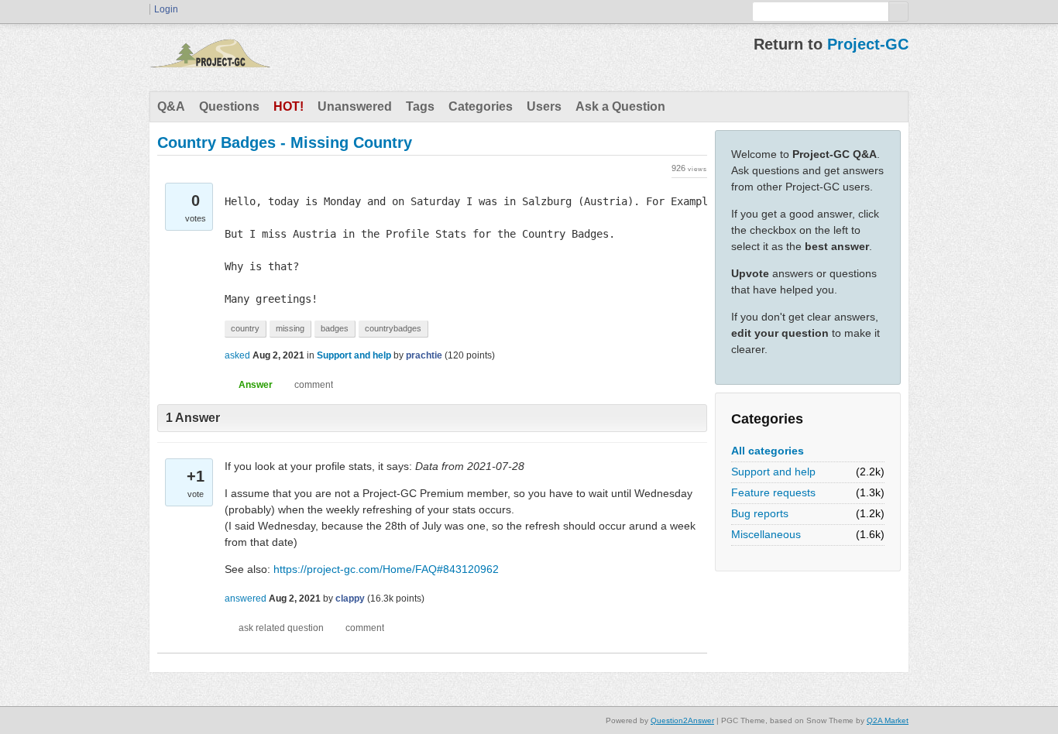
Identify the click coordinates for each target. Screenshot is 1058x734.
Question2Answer (682, 720)
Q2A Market (888, 720)
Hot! (288, 106)
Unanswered (355, 106)
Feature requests (773, 492)
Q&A (171, 106)
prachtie (424, 355)
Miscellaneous (766, 534)
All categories (767, 450)
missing (290, 328)
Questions (229, 106)
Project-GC (868, 44)
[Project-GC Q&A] (209, 57)
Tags (420, 106)
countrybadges (393, 328)
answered (245, 598)
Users (544, 106)
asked (237, 355)
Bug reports (759, 513)
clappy (350, 598)
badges (335, 328)
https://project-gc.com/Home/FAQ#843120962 (386, 569)
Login (166, 9)
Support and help (773, 471)
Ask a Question (620, 106)
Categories (480, 106)
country (245, 328)
